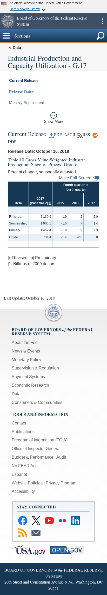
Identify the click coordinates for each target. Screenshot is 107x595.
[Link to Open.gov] (69, 550)
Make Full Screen (75, 178)
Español (19, 474)
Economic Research (30, 385)
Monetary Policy (26, 359)
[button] (8, 21)
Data (17, 47)
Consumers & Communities (37, 402)
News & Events (26, 351)
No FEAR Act (24, 466)
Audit (61, 457)
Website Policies (27, 483)
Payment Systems (28, 376)
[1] (49, 203)
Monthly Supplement (26, 102)
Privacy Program (61, 483)
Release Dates (21, 91)
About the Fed (25, 342)
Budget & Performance (33, 457)
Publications (23, 431)
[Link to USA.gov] (31, 550)
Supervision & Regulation (35, 368)
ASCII (69, 134)
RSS (86, 134)
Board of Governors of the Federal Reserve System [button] (52, 21)
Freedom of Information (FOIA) (40, 440)
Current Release (23, 80)
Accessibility (23, 491)
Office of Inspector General (36, 448)
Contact (19, 423)
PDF (58, 134)
